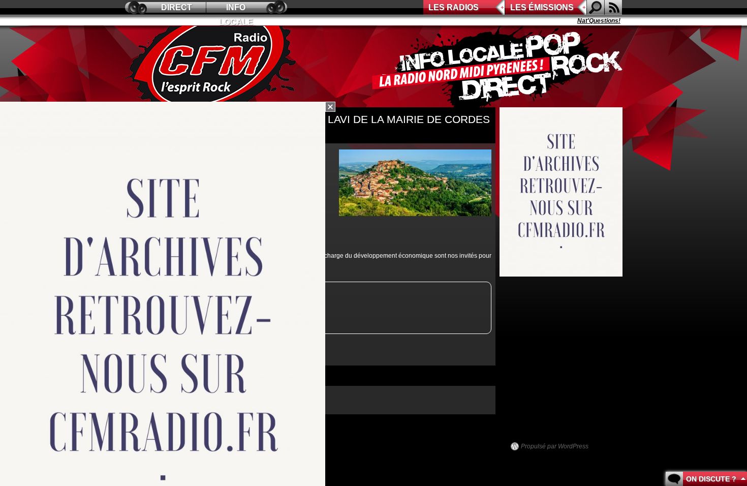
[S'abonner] (613, 7)
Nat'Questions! (589, 20)
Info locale (236, 9)
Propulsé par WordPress (554, 446)
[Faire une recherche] (595, 7)
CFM (212, 66)
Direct (176, 7)
